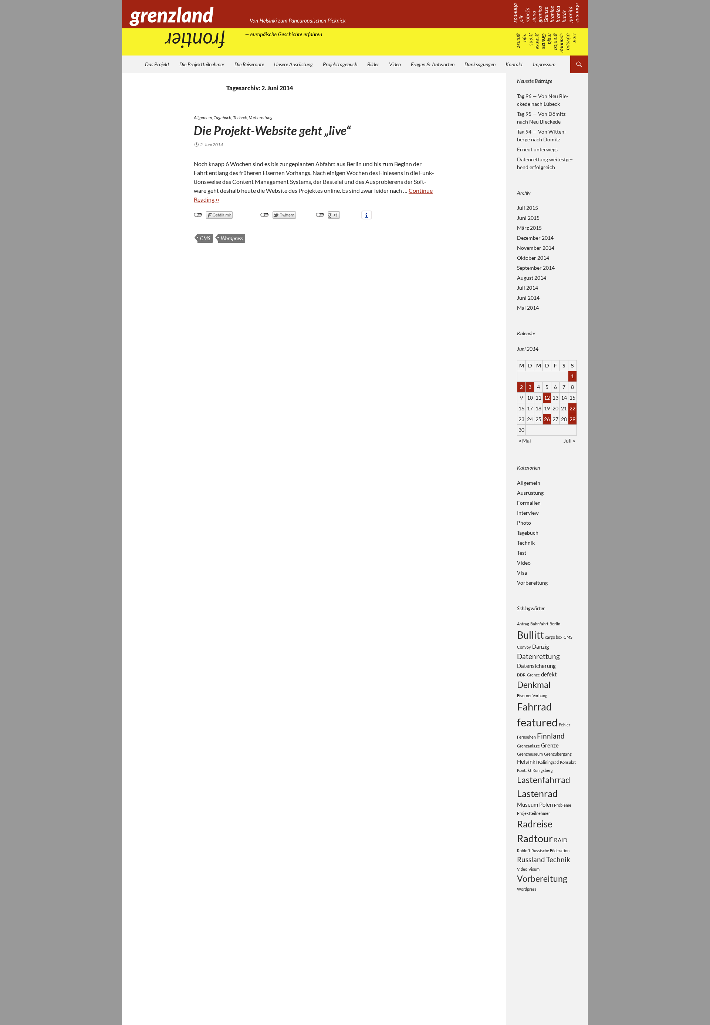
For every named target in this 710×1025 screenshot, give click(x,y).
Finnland (551, 736)
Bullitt (530, 635)
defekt (549, 674)
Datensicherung (536, 665)
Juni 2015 (528, 218)
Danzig (540, 646)
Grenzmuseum (530, 754)
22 (572, 408)
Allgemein (203, 117)
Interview (528, 513)
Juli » (569, 440)
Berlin (555, 623)
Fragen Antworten (432, 64)
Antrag (523, 623)
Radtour (535, 838)
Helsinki (527, 761)
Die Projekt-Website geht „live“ (272, 130)
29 (572, 419)
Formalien (529, 503)
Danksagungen (480, 64)
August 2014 (531, 278)
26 (547, 419)
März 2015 (529, 228)
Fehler (564, 724)
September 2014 (536, 268)
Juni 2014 (528, 298)
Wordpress (232, 238)
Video (395, 64)
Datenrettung (538, 656)
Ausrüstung (530, 493)
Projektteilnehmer (533, 813)
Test (521, 553)
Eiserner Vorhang (532, 695)
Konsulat (568, 762)
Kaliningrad (548, 762)
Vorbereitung (261, 117)
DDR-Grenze (528, 674)
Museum (527, 804)
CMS (205, 238)
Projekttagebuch (340, 64)
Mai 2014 (528, 308)
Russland (531, 859)
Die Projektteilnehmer (201, 64)
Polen (546, 804)
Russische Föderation (550, 850)
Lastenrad (537, 793)
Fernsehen (526, 737)
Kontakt (514, 64)
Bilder (373, 64)
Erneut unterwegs (537, 149)
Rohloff (523, 850)
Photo (524, 523)
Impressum (544, 64)
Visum (534, 869)
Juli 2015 (527, 208)
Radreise (534, 823)
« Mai (525, 440)
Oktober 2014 (533, 258)
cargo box (553, 637)
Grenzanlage (528, 745)
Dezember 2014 (535, 238)
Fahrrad (534, 706)
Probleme (562, 805)
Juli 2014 (527, 288)
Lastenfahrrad (543, 780)
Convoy (524, 647)
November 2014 (535, 248)
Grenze (550, 745)
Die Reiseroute (249, 64)
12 (547, 397)
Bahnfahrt (539, 623)
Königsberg (542, 770)
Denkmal (534, 685)
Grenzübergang (558, 754)
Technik (240, 117)
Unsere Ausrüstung (293, 64)
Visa (522, 572)
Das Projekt (157, 64)
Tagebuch (222, 117)
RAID (560, 840)
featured (537, 722)
